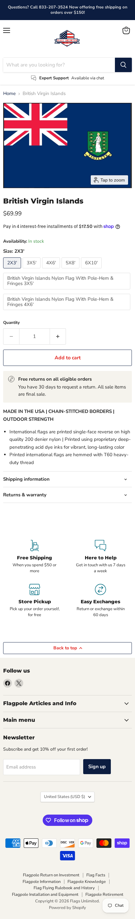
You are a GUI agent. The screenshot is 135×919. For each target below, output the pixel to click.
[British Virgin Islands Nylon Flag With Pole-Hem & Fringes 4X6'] (67, 312)
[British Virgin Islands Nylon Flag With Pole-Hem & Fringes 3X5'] (67, 291)
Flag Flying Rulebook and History (64, 888)
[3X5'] (32, 270)
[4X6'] (52, 270)
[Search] (123, 65)
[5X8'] (71, 270)
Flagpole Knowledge (87, 882)
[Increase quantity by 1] (58, 336)
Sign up (97, 766)
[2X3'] (13, 270)
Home (9, 93)
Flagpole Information (42, 882)
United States (64, 797)
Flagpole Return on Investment (51, 875)
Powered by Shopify (67, 908)
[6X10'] (92, 270)
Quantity (11, 322)
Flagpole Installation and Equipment (45, 894)
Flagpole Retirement (104, 894)
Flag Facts (95, 875)
